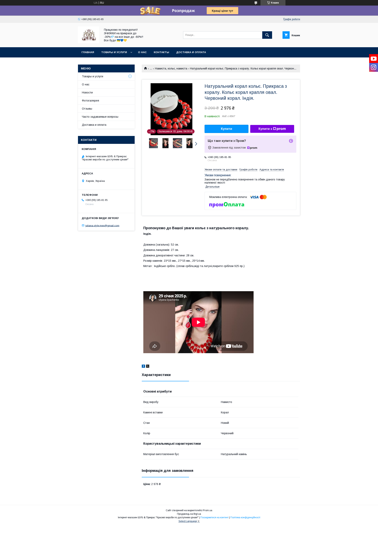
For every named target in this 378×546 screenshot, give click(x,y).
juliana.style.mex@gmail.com (102, 225)
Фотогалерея (90, 100)
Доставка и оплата (191, 52)
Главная (88, 52)
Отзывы (87, 108)
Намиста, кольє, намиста (171, 68)
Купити (226, 128)
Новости (87, 92)
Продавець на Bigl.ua (189, 514)
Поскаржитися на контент (214, 517)
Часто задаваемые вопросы (100, 116)
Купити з (265, 128)
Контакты (161, 52)
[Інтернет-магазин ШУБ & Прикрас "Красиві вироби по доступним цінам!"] (88, 42)
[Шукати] (267, 35)
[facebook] (143, 366)
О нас (142, 52)
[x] (147, 366)
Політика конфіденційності (245, 517)
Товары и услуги (114, 52)
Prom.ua (207, 510)
